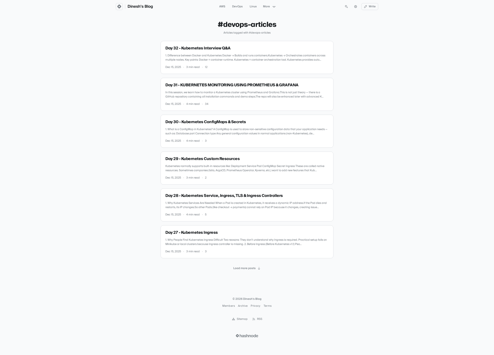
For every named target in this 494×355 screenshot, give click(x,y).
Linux (253, 6)
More (266, 6)
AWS (222, 6)
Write (372, 6)
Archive (243, 306)
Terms (268, 306)
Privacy (255, 306)
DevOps (237, 6)
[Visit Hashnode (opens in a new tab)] (247, 336)
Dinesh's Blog (140, 6)
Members (228, 306)
